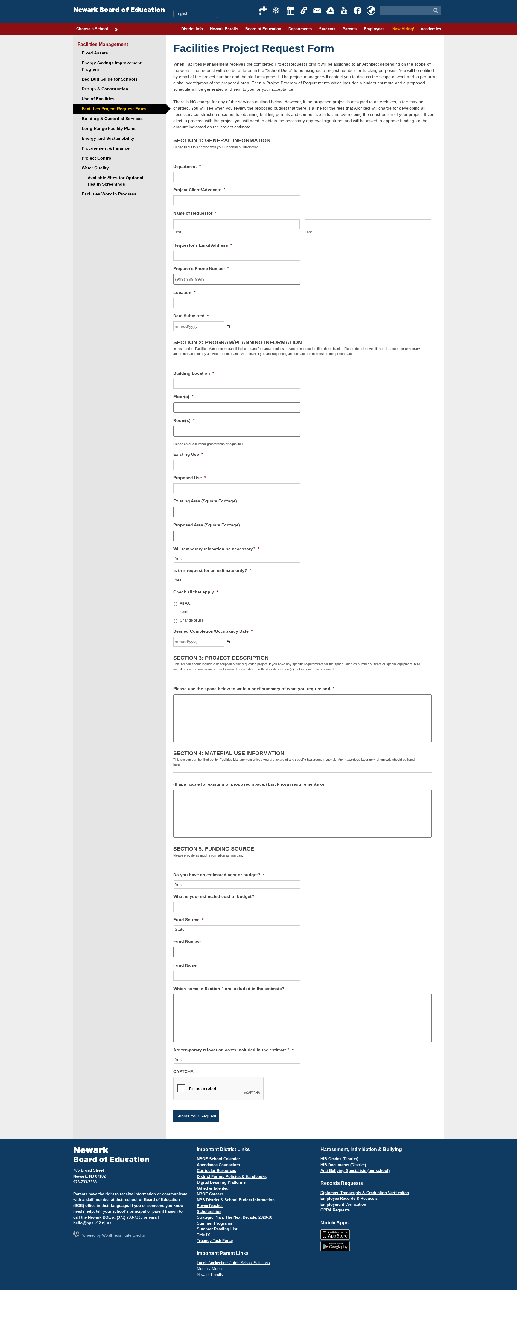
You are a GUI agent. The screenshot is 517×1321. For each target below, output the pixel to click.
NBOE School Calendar (218, 1159)
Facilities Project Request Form (114, 108)
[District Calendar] (290, 10)
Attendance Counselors (218, 1165)
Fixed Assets (95, 53)
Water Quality (95, 167)
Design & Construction (105, 88)
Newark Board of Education (119, 10)
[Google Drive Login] (331, 10)
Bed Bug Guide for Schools (110, 79)
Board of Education (263, 29)
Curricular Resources (216, 1170)
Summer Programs (214, 1223)
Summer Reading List (217, 1229)
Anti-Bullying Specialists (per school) (355, 1170)
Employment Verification (343, 1204)
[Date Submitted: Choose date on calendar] (228, 327)
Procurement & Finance (106, 148)
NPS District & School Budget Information (236, 1200)
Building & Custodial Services (112, 118)
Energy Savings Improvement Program (112, 66)
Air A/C (185, 603)
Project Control (97, 158)
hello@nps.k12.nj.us (92, 1223)
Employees (374, 29)
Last (308, 232)
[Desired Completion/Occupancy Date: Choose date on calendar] (228, 642)
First (177, 232)
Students (327, 29)
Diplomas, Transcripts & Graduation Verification (364, 1193)
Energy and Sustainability (108, 138)
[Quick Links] (304, 10)
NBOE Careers (210, 1194)
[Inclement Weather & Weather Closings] (277, 10)
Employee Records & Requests (349, 1198)
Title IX (203, 1235)
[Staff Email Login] (317, 10)
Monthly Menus (210, 1268)
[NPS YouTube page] (344, 10)
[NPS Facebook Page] (358, 10)
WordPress (111, 1235)
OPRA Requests (335, 1210)
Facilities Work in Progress (109, 194)
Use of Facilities (98, 98)
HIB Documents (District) (343, 1165)
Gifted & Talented (213, 1188)
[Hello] (371, 10)
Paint (184, 612)
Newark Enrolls (224, 29)
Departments (300, 29)
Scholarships (209, 1211)
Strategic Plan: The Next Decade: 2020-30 (234, 1217)
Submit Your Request (196, 1116)
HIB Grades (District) (339, 1159)
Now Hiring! (402, 29)
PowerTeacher (210, 1205)
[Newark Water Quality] (263, 10)
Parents (350, 29)
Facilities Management (102, 44)
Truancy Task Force (215, 1240)
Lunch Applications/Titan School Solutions (233, 1263)
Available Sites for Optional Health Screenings (115, 180)
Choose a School (92, 29)
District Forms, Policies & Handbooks (232, 1176)
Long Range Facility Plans (109, 128)
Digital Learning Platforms (221, 1182)
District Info (192, 29)
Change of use (192, 620)
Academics (431, 29)
